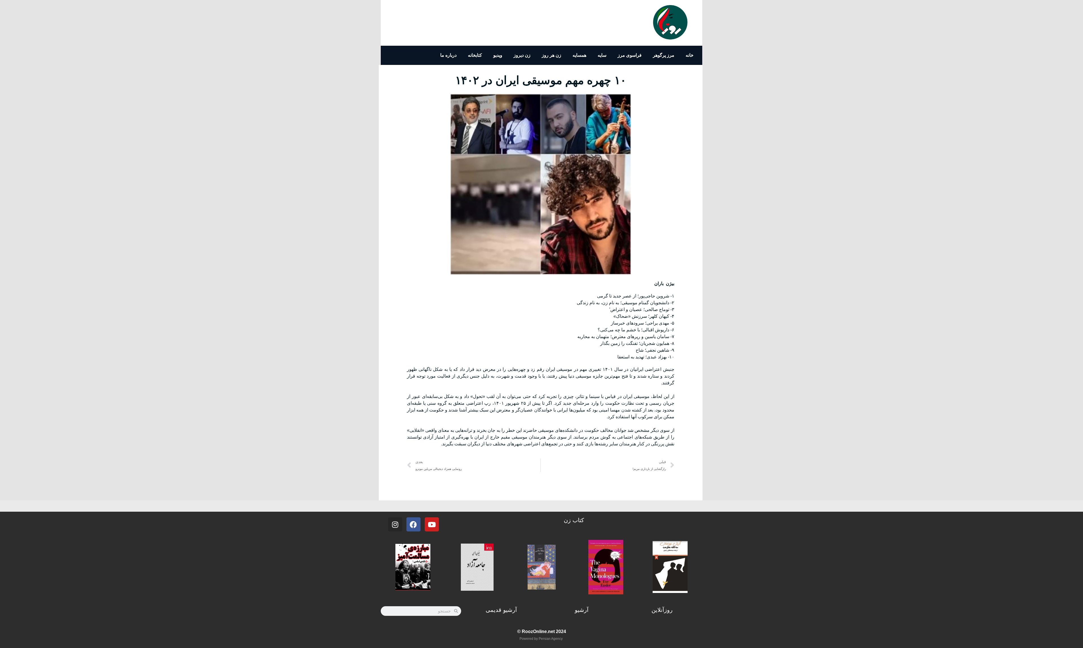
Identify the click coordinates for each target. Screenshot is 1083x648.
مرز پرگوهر (663, 55)
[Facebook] (413, 524)
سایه (602, 55)
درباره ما (448, 55)
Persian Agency (551, 639)
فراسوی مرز (630, 55)
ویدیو (497, 55)
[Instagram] (395, 524)
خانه (690, 55)
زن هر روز (551, 55)
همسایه (579, 55)
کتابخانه (475, 55)
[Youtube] (432, 524)
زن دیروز (522, 55)
